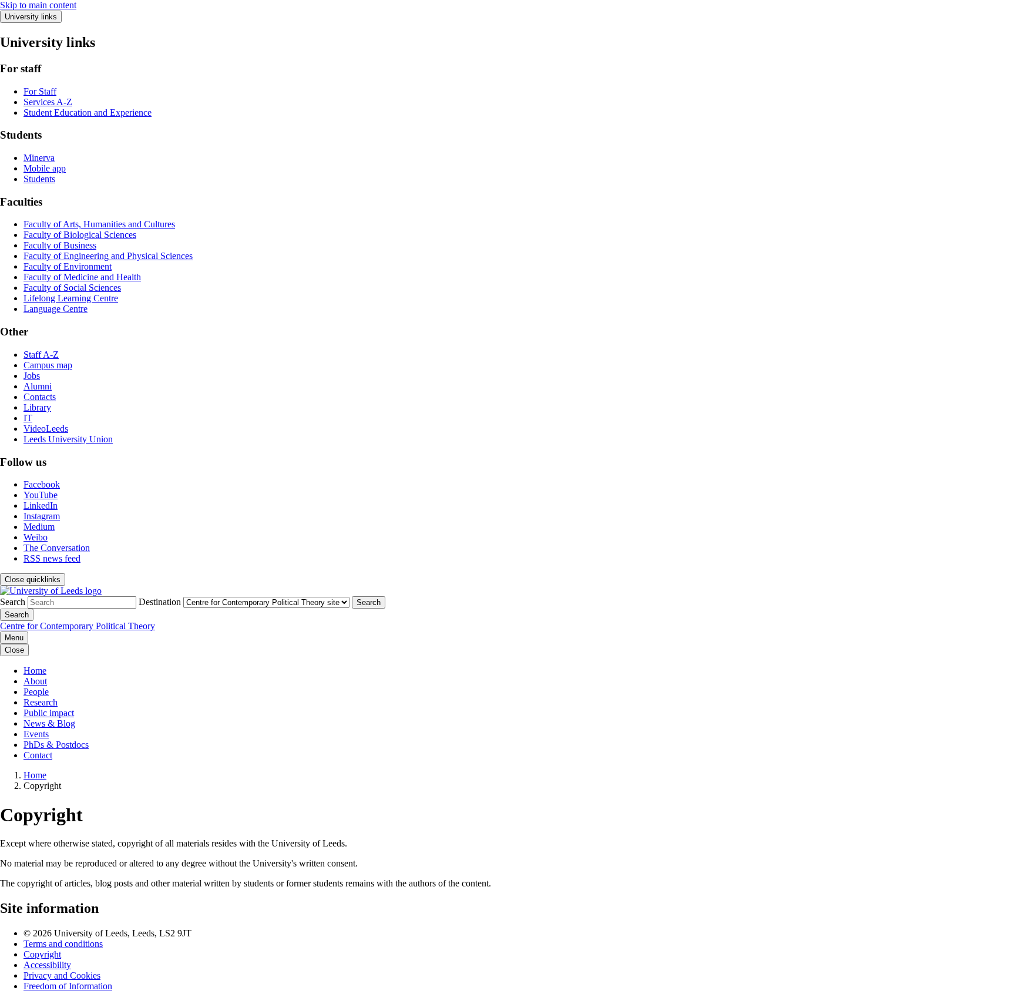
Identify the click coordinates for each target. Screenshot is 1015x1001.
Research (40, 702)
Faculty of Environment (67, 266)
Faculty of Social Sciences (72, 288)
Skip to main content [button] (38, 5)
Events (36, 734)
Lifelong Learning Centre (70, 298)
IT (27, 418)
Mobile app (44, 168)
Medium (39, 527)
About (35, 681)
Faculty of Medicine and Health (82, 277)
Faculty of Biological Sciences (79, 235)
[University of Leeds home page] (51, 591)
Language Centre (55, 309)
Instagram (41, 516)
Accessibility (47, 965)
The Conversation (56, 548)
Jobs (31, 376)
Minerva (39, 158)
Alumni (37, 386)
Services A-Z (47, 102)
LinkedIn (40, 505)
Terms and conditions (63, 944)
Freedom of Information (67, 986)
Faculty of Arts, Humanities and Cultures (99, 224)
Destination (160, 602)
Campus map (47, 365)
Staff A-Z (41, 355)
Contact (37, 755)
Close (14, 650)
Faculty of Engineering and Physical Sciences (108, 256)
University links (31, 16)
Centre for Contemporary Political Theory (77, 626)
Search (12, 602)
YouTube (40, 495)
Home (34, 671)
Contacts (39, 397)
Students (39, 179)
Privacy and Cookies (61, 975)
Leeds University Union (68, 439)
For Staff (39, 91)
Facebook (41, 484)
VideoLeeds (45, 429)
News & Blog (49, 723)
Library (37, 407)
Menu (14, 637)
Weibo (35, 537)
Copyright (42, 954)
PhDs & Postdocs (56, 745)
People (36, 692)
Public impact (48, 713)
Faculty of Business (59, 245)
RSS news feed (51, 558)
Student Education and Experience (87, 112)
